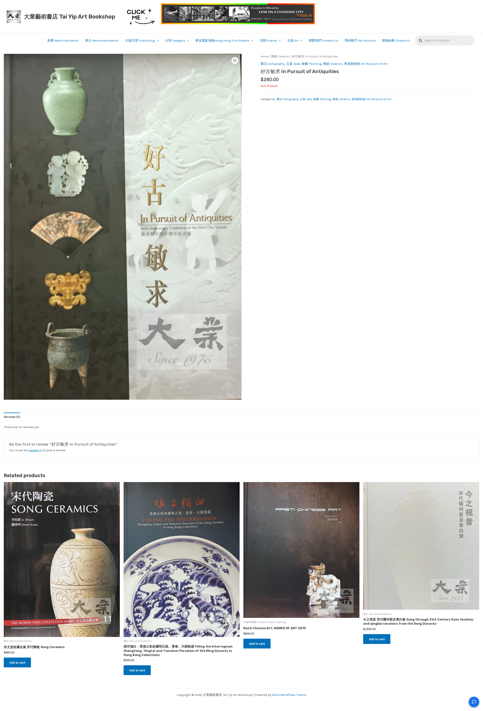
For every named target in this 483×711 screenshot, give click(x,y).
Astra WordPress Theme (289, 695)
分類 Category (175, 40)
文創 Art (292, 40)
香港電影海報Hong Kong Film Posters (222, 40)
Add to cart (17, 662)
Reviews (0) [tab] (12, 417)
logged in (35, 450)
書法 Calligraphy (273, 64)
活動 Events (268, 40)
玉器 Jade (293, 64)
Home (264, 56)
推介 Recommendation (102, 40)
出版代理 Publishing (140, 40)
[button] (157, 40)
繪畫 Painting (312, 64)
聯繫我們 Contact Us (323, 40)
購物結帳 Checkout (396, 40)
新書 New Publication (63, 40)
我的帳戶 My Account (360, 40)
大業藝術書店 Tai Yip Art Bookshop (69, 16)
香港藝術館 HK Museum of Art (365, 64)
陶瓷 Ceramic (280, 56)
